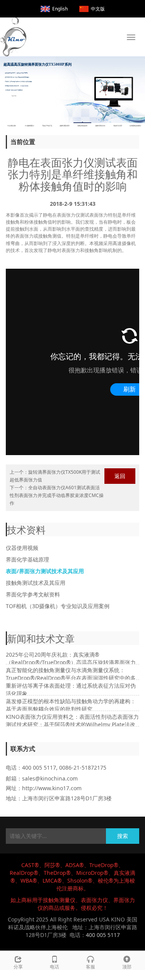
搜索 (122, 836)
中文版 (98, 8)
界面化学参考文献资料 (33, 594)
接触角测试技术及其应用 (35, 582)
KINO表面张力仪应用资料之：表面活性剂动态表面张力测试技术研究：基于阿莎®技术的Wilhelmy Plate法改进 (72, 724)
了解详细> (14, 96)
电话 (54, 966)
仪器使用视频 (22, 547)
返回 (119, 476)
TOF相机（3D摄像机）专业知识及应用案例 (57, 606)
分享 (18, 966)
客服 (90, 966)
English (60, 8)
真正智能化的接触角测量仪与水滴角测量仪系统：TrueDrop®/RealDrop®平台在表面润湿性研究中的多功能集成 (71, 677)
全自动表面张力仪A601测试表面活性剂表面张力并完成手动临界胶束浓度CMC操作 (57, 495)
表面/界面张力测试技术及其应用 (45, 571)
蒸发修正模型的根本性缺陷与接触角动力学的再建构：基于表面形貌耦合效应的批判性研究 (71, 705)
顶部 (126, 966)
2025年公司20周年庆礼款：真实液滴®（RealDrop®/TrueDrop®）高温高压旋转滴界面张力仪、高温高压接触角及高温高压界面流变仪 (71, 662)
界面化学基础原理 (27, 559)
